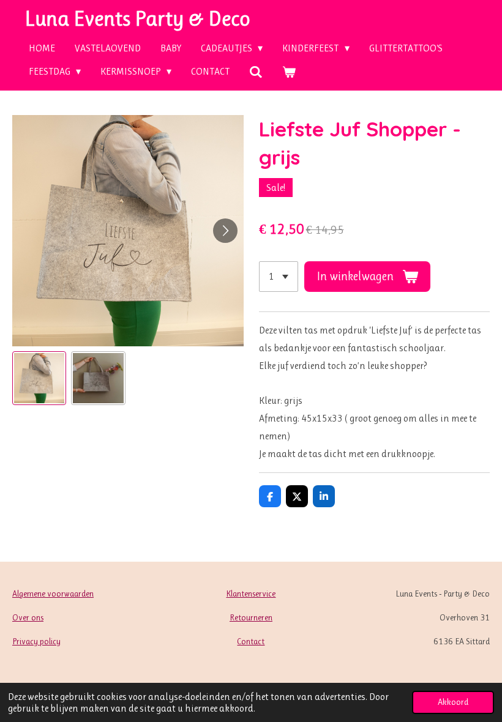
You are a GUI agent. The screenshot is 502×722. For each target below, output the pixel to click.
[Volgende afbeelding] (225, 230)
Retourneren (251, 617)
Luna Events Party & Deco (137, 18)
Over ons (27, 617)
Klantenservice (250, 593)
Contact (250, 641)
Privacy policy (36, 641)
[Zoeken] (255, 72)
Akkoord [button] (453, 702)
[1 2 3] (278, 276)
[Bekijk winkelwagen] (289, 72)
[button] (39, 378)
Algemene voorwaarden (53, 593)
